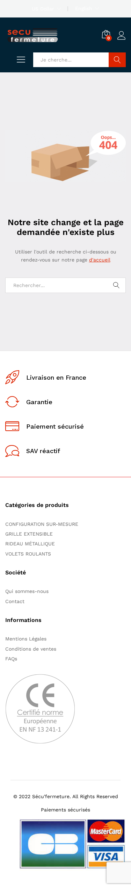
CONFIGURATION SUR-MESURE (41, 524)
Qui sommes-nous (27, 591)
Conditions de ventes (32, 649)
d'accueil (99, 260)
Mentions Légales (25, 639)
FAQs (11, 658)
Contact (14, 601)
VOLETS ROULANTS (28, 554)
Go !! (117, 59)
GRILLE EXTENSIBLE (29, 534)
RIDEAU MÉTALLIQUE (30, 543)
